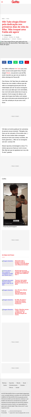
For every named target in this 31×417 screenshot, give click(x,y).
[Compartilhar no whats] (15, 62)
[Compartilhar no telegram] (21, 62)
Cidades (22, 385)
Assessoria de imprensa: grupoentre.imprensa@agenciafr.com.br (19, 411)
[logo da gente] (15, 2)
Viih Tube (17, 68)
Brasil (24, 383)
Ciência (11, 387)
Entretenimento (13, 385)
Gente (7, 18)
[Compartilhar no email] (27, 62)
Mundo (18, 383)
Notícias (4, 383)
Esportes (11, 383)
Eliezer (8, 73)
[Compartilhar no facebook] (4, 62)
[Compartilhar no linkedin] (10, 62)
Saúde (17, 387)
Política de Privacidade (4, 411)
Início (3, 18)
